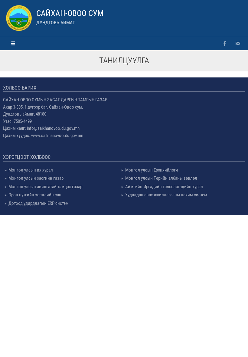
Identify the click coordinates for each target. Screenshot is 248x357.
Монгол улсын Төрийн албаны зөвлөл (161, 178)
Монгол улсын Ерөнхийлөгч (151, 170)
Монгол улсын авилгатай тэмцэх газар (45, 186)
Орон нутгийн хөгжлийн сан (34, 195)
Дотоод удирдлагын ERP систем (38, 203)
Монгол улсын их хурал (30, 170)
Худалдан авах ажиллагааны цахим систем (166, 195)
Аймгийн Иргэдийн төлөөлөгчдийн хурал (164, 186)
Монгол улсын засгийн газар (36, 178)
